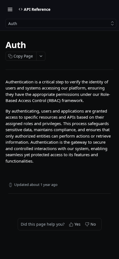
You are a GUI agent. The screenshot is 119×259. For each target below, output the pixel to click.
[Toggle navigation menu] (10, 9)
